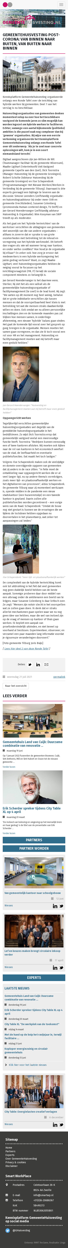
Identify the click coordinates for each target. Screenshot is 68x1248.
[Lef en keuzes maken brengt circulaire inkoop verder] (34, 931)
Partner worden (34, 848)
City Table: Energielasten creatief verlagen (31, 1111)
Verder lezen (9, 767)
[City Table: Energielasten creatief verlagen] (34, 1091)
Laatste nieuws (17, 988)
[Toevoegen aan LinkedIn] (38, 664)
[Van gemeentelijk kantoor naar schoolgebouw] (34, 872)
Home (8, 1147)
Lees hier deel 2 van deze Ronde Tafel (26, 648)
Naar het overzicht (15, 685)
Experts (34, 978)
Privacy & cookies (15, 1162)
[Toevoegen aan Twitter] (30, 664)
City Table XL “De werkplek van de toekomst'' (32, 1024)
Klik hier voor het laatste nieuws (28, 1065)
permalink (59, 676)
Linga (62, 1242)
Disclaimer (11, 1166)
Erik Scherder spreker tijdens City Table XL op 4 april (32, 810)
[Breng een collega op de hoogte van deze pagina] (46, 664)
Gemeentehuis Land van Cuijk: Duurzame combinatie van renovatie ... (32, 744)
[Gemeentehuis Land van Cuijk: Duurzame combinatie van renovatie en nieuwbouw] (33, 720)
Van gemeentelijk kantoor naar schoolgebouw (33, 893)
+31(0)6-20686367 (44, 1200)
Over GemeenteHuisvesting (21, 1158)
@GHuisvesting (21, 1230)
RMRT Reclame (41, 1242)
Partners (34, 840)
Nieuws (9, 905)
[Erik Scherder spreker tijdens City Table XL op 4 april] (33, 787)
